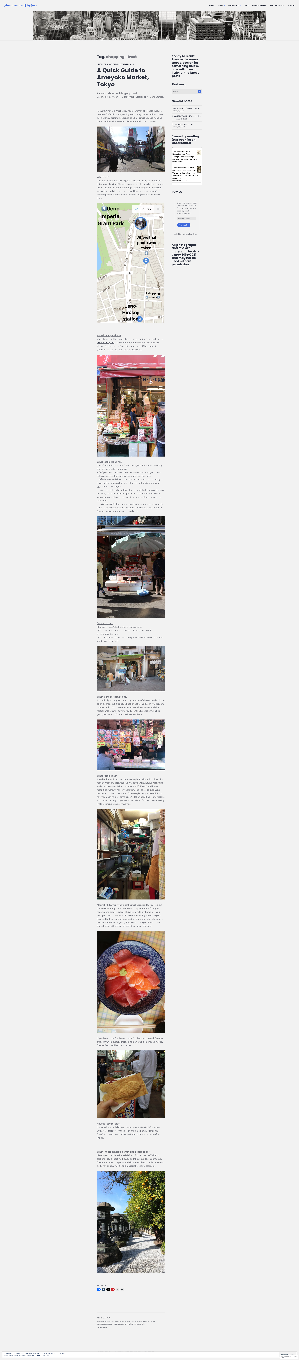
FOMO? (177, 192)
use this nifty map (106, 342)
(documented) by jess (20, 5)
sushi (120, 1324)
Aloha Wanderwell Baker (180, 180)
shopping (100, 1324)
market (149, 1321)
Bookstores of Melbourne (182, 124)
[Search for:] (187, 91)
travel (141, 1324)
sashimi (156, 1321)
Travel (220, 5)
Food (247, 5)
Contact (291, 5)
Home (211, 5)
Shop (109, 64)
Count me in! (183, 225)
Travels (116, 64)
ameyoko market (112, 1321)
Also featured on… (278, 5)
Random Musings (259, 5)
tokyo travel (133, 1324)
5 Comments (102, 1327)
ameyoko (100, 1321)
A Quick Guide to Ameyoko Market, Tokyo (123, 77)
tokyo (125, 1324)
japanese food (140, 1321)
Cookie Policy (46, 1355)
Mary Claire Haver (179, 161)
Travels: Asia (127, 64)
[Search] (199, 91)
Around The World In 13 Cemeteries (186, 116)
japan (121, 1321)
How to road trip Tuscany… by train (186, 108)
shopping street (111, 1324)
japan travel (129, 1321)
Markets (101, 64)
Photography (234, 5)
